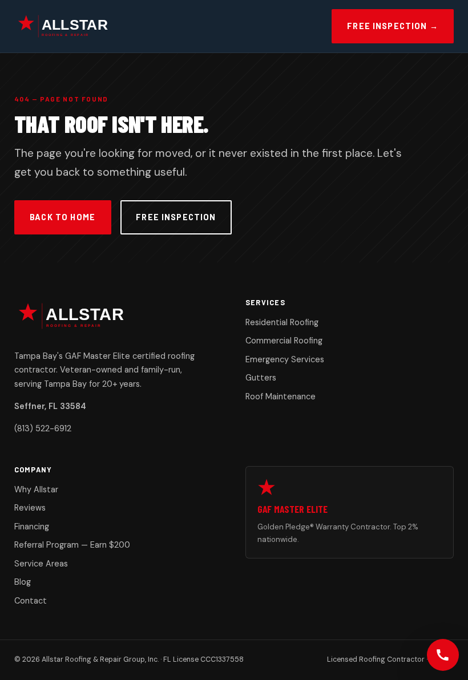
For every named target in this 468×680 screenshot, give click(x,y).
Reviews (30, 508)
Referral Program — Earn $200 (72, 545)
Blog (22, 582)
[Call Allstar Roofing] (443, 655)
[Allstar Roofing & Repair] (69, 26)
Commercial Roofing (283, 340)
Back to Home (62, 217)
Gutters (260, 378)
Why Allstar (36, 489)
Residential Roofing (281, 322)
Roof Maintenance (280, 396)
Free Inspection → (392, 26)
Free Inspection (176, 217)
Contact (30, 601)
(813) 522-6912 (42, 428)
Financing (31, 526)
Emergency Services (284, 359)
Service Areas (41, 563)
